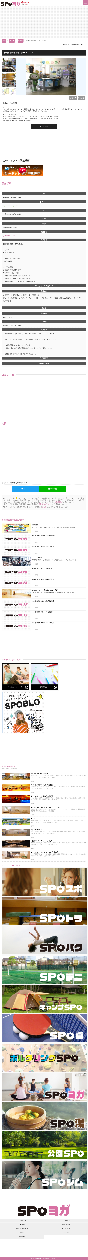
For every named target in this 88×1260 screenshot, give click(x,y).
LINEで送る (53, 489)
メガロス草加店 (37, 557)
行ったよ (81, 98)
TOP (4, 41)
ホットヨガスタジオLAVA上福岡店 (43, 623)
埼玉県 (12, 41)
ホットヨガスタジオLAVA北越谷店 (43, 546)
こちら (44, 507)
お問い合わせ (66, 1224)
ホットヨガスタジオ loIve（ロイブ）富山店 (44, 852)
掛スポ (33, 818)
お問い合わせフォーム (45, 504)
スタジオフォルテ (36, 830)
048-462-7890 (10, 236)
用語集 (22, 1232)
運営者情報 (22, 1236)
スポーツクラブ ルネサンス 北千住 (42, 785)
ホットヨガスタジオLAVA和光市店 (43, 601)
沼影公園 (35, 525)
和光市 (20, 41)
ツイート (26, 489)
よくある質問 (66, 1220)
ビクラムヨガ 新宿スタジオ (39, 773)
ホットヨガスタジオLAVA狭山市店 (43, 579)
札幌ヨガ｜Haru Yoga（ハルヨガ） (42, 841)
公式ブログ (66, 1232)
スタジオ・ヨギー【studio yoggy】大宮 (45, 590)
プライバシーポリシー (22, 1228)
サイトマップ (66, 1228)
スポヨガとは (22, 1220)
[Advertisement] (44, 22)
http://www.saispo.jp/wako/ (10, 206)
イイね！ (73, 98)
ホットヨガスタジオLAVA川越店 (42, 612)
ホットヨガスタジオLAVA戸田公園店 (43, 535)
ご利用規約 (58, 502)
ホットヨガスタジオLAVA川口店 (42, 568)
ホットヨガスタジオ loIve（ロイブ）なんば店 (45, 807)
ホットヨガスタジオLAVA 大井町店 (42, 796)
